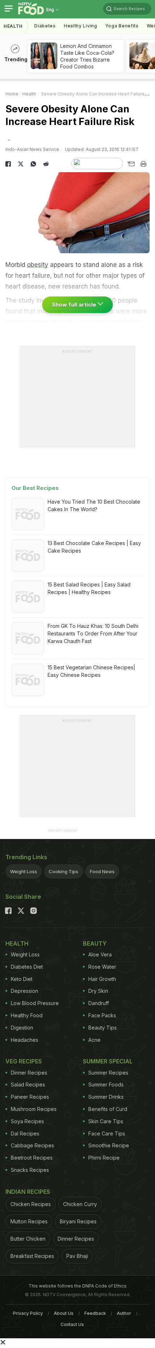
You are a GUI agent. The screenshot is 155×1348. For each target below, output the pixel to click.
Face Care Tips (106, 1133)
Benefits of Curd (107, 1109)
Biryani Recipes (78, 1221)
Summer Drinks (106, 1097)
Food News (102, 871)
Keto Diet (21, 979)
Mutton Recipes (29, 1221)
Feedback (95, 1313)
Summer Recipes (108, 1073)
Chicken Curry (80, 1204)
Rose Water (102, 967)
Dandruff (98, 1003)
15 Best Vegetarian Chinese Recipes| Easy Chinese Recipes (91, 671)
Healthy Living (80, 25)
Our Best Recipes (35, 488)
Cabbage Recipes (32, 1145)
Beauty (95, 943)
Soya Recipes (27, 1121)
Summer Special (108, 1061)
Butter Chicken (27, 1239)
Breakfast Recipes (32, 1256)
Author (124, 1313)
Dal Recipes (25, 1133)
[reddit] (46, 164)
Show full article (75, 304)
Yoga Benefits (122, 25)
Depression (24, 991)
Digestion (22, 1028)
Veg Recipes (23, 1061)
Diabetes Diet (27, 967)
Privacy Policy (28, 1313)
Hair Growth (102, 979)
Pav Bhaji (77, 1256)
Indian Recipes (27, 1191)
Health (13, 26)
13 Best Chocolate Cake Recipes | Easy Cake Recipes (94, 547)
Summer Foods (106, 1084)
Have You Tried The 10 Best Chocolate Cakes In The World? (94, 505)
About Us (64, 1313)
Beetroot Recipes (32, 1158)
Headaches (24, 1040)
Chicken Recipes (30, 1204)
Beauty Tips (102, 1028)
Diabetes (45, 25)
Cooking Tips (63, 871)
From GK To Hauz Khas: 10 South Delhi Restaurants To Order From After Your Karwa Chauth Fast (93, 633)
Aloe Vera (100, 954)
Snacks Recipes (30, 1170)
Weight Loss (23, 871)
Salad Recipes (28, 1084)
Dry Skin (98, 991)
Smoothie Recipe (108, 1145)
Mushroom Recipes (34, 1109)
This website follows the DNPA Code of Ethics (77, 1286)
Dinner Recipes (29, 1073)
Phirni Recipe (104, 1158)
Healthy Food (27, 1015)
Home (11, 94)
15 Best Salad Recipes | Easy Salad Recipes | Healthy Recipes (89, 588)
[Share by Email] (130, 164)
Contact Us (72, 1324)
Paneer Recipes (30, 1097)
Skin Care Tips (105, 1121)
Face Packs (102, 1015)
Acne (94, 1040)
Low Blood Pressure (35, 1003)
